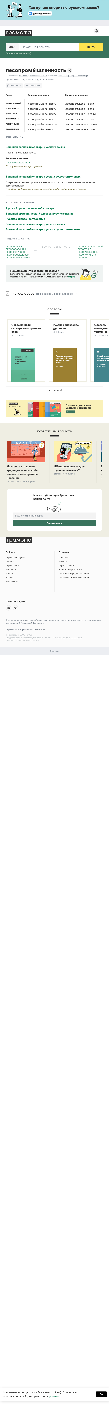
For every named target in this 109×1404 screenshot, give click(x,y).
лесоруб (83, 257)
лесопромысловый (17, 255)
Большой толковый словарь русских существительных (43, 176)
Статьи (10, 481)
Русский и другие (25, 481)
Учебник (10, 577)
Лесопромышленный (18, 162)
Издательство (12, 581)
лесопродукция (15, 252)
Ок (101, 1394)
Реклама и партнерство (70, 569)
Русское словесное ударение (25, 218)
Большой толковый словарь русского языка (35, 146)
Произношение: (12, 75)
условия (54, 1396)
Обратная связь (66, 565)
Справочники (12, 565)
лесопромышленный (90, 246)
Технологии (69, 473)
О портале (64, 557)
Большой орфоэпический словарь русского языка (40, 213)
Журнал (9, 573)
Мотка (36, 640)
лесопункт (84, 249)
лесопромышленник (18, 257)
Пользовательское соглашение (74, 577)
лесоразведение (88, 252)
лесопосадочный (16, 249)
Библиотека (11, 569)
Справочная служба (15, 557)
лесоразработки (88, 255)
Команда (63, 561)
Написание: (53, 75)
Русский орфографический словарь (30, 208)
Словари (10, 561)
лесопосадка (14, 246)
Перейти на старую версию (24, 629)
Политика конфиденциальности (74, 573)
